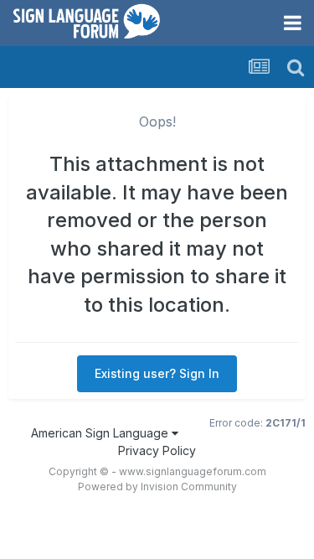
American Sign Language (101, 433)
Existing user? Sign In (157, 373)
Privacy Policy (157, 450)
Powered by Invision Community (157, 486)
